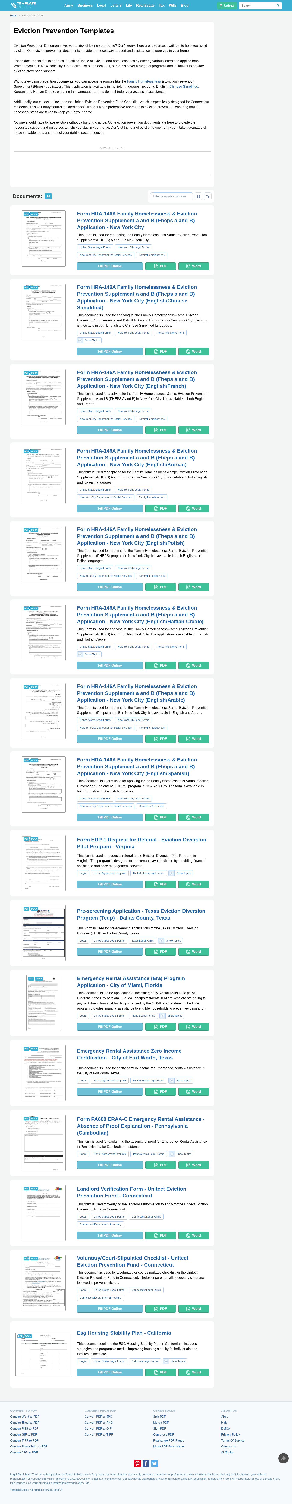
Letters (116, 5)
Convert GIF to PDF (23, 1434)
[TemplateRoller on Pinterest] (137, 1463)
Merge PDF (161, 1422)
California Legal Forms (145, 1361)
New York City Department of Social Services (106, 255)
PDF (163, 266)
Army (68, 5)
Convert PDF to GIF (98, 1428)
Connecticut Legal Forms (146, 1216)
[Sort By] (208, 196)
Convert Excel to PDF (24, 1422)
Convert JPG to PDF (24, 1452)
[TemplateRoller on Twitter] (154, 1463)
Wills (173, 5)
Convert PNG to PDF (24, 1428)
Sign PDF (159, 1428)
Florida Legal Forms (143, 1015)
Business (85, 5)
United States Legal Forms (95, 247)
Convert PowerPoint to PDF (28, 1446)
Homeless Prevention (151, 806)
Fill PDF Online (110, 266)
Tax (162, 5)
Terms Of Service (233, 1440)
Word (196, 266)
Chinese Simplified (183, 86)
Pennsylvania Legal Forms (148, 1153)
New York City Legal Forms (133, 247)
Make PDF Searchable (168, 1446)
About (225, 1416)
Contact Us (228, 1446)
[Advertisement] (112, 163)
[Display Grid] (198, 196)
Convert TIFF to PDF (24, 1440)
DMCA (225, 1428)
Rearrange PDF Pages (168, 1440)
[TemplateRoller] (23, 5)
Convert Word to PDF (24, 1416)
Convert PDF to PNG (99, 1422)
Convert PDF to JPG (98, 1416)
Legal (101, 5)
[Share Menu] (283, 1458)
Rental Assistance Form (170, 332)
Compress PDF (163, 1434)
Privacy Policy (230, 1434)
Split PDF (159, 1416)
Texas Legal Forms (143, 940)
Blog (185, 5)
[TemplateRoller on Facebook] (146, 1463)
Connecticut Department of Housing (100, 1224)
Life (129, 5)
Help (224, 1422)
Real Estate (145, 5)
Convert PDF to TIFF (99, 1434)
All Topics (227, 1452)
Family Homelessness (144, 81)
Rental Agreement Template (110, 873)
